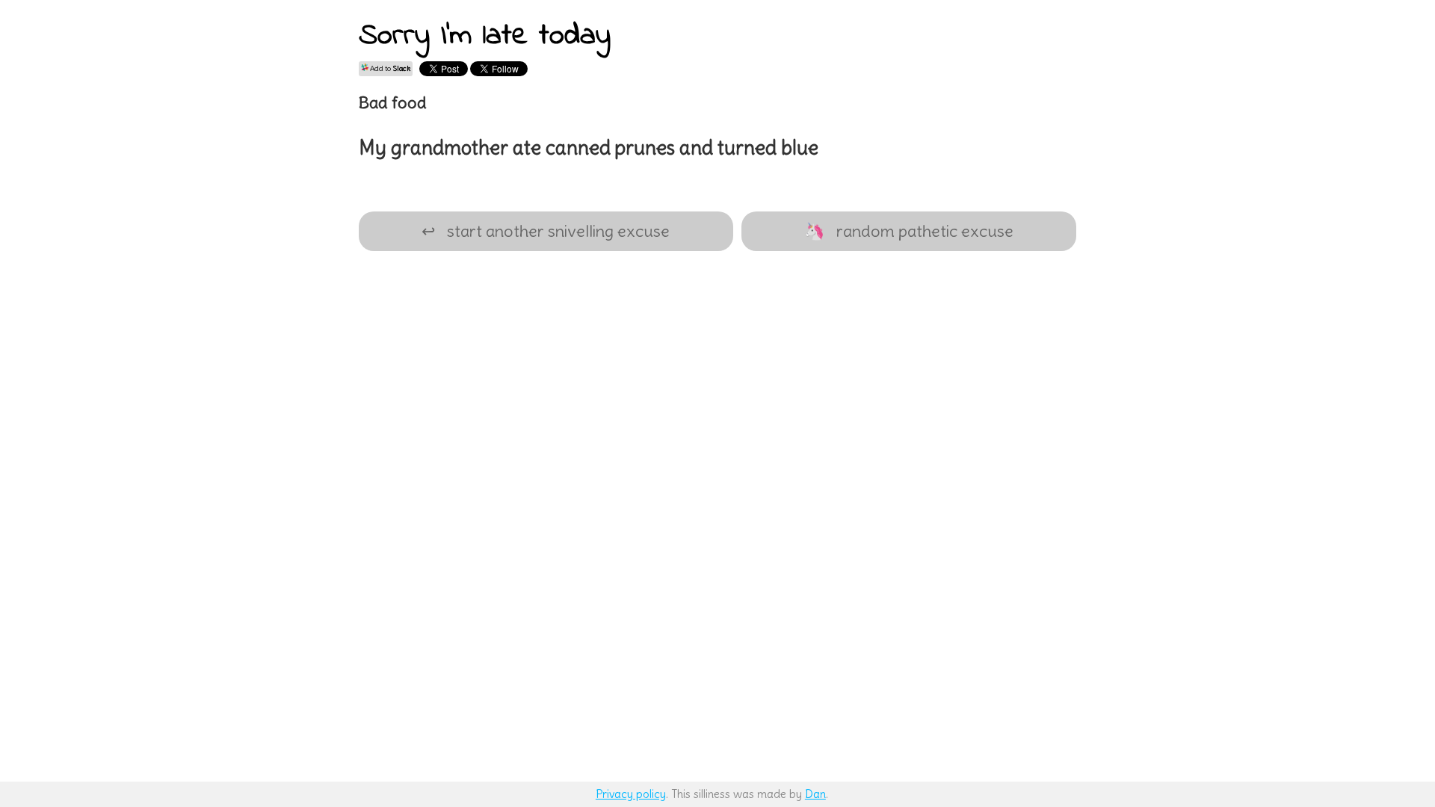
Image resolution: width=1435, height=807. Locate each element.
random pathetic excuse (908, 230)
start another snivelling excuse (546, 230)
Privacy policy (631, 794)
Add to (389, 68)
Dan (815, 794)
